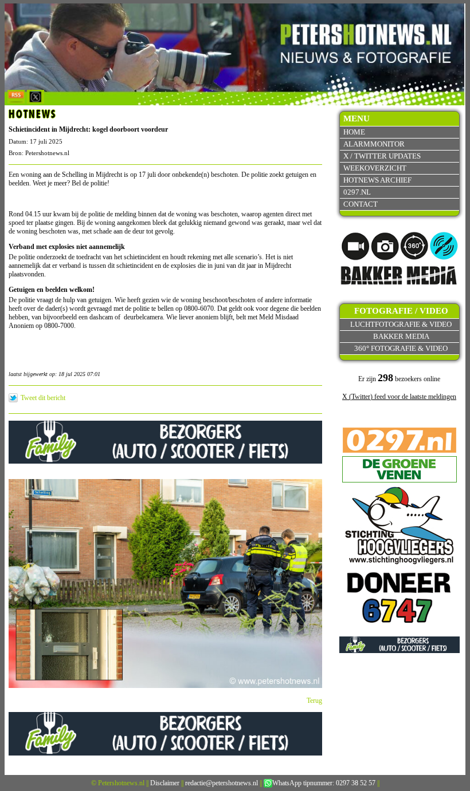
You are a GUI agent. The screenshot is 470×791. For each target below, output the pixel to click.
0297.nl (357, 192)
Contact (360, 204)
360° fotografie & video (401, 348)
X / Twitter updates (382, 156)
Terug (314, 701)
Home (354, 132)
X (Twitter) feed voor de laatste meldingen (399, 397)
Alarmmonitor (374, 144)
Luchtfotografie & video (401, 324)
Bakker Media (401, 336)
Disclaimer (164, 783)
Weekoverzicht (374, 168)
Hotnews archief (377, 180)
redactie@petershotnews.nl (221, 783)
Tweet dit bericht (43, 398)
